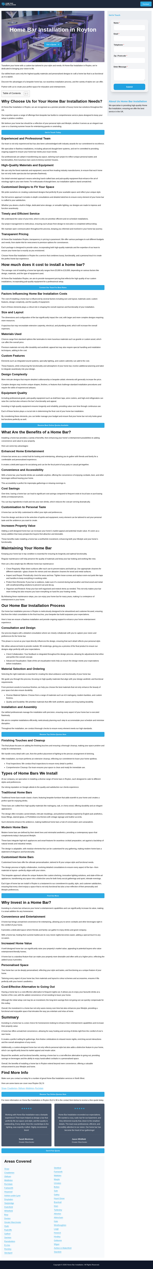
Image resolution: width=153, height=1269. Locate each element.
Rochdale (39, 1088)
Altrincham (58, 1218)
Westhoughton (60, 1225)
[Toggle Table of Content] (24, 94)
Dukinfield (8, 1207)
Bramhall (58, 1202)
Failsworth (8, 1188)
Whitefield (8, 1211)
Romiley (7, 1249)
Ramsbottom (9, 1241)
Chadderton (12, 1088)
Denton (7, 1218)
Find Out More (53, 896)
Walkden (57, 1176)
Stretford (57, 1168)
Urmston (57, 1183)
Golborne (58, 1240)
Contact (146, 4)
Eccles (7, 1245)
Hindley (57, 1237)
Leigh (56, 1229)
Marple (57, 1179)
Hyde (6, 1226)
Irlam (56, 1206)
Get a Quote (51, 44)
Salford (7, 1234)
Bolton (56, 1187)
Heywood (8, 1192)
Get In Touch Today (53, 132)
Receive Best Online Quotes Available (53, 425)
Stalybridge (9, 1203)
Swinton (7, 1238)
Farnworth (58, 1172)
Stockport (8, 1253)
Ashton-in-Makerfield (62, 1248)
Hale (56, 1221)
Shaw (3, 1088)
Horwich (57, 1233)
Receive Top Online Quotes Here (53, 734)
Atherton (57, 1214)
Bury (6, 1215)
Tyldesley (58, 1210)
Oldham (21, 1088)
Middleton (30, 1088)
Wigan (56, 1244)
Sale (56, 1191)
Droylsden (8, 1199)
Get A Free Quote (53, 1151)
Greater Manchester (12, 1222)
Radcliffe (8, 1230)
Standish (57, 1252)
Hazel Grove (59, 1198)
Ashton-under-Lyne (12, 1196)
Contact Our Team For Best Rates (53, 287)
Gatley (56, 1195)
